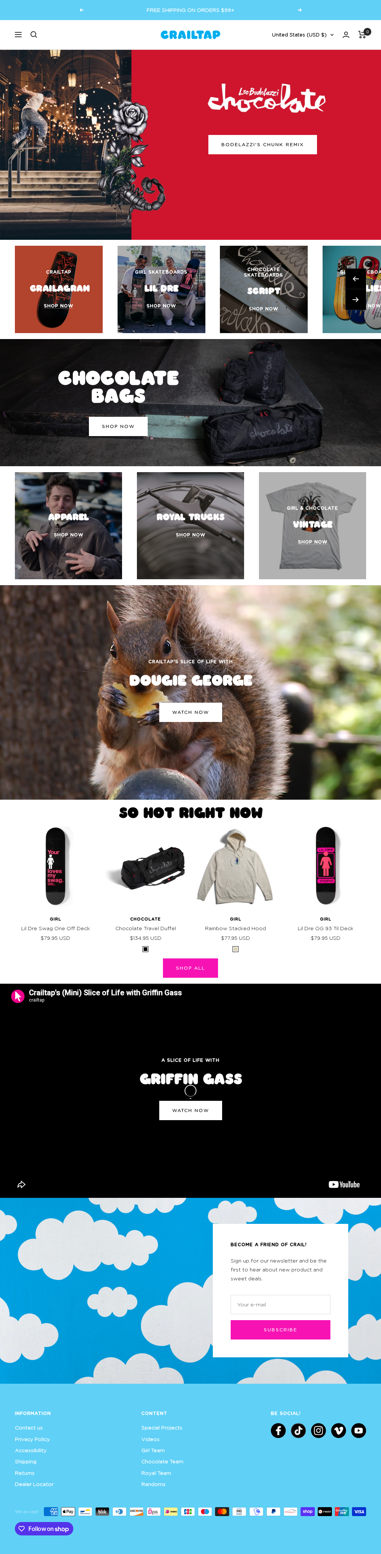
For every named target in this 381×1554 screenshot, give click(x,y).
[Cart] (362, 34)
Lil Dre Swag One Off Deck (55, 928)
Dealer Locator (34, 1484)
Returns (25, 1473)
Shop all (190, 968)
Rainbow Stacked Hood (235, 928)
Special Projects (161, 1427)
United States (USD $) (299, 35)
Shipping (25, 1461)
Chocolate (145, 919)
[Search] (34, 34)
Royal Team (156, 1473)
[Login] (346, 35)
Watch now (190, 712)
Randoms (153, 1484)
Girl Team (153, 1450)
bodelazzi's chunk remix (262, 144)
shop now (118, 426)
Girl (55, 919)
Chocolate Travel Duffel (145, 928)
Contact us (29, 1427)
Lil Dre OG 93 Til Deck (325, 928)
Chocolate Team (162, 1461)
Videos (150, 1439)
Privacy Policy (32, 1439)
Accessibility (31, 1450)
